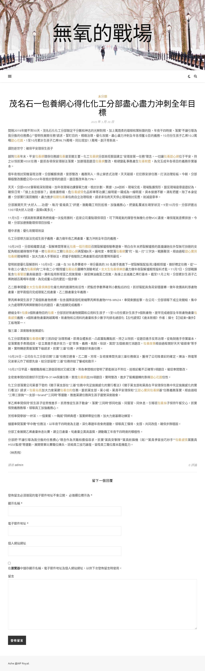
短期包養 (59, 197)
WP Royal (23, 663)
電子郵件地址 (18, 523)
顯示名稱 (15, 503)
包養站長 (71, 269)
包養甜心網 (171, 156)
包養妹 (162, 403)
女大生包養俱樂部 (113, 269)
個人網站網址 (17, 543)
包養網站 (50, 251)
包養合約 (66, 390)
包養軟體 (145, 161)
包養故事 (149, 343)
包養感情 (77, 192)
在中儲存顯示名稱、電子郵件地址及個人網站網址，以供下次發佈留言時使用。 (65, 568)
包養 (17, 156)
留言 (11, 576)
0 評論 (193, 465)
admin (19, 465)
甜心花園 (17, 140)
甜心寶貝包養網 (148, 390)
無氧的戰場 (102, 33)
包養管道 (20, 274)
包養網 (39, 156)
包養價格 (35, 339)
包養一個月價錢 (80, 246)
